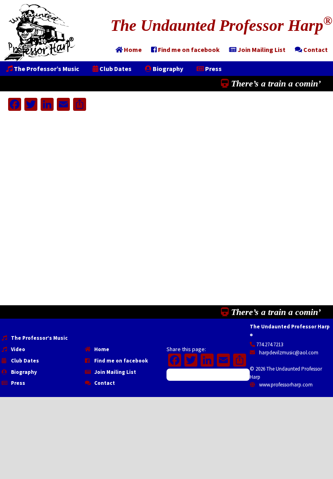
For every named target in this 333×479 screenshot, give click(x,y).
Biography (23, 372)
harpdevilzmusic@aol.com (288, 352)
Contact (104, 383)
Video (17, 349)
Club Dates (24, 360)
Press (17, 383)
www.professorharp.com (285, 384)
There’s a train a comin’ (275, 83)
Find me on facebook (120, 360)
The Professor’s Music (39, 337)
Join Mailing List (114, 372)
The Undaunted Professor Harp (221, 25)
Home (101, 349)
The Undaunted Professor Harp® (39, 32)
